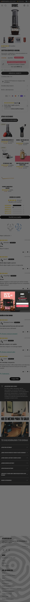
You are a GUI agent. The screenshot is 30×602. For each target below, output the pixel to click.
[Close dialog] (28, 292)
